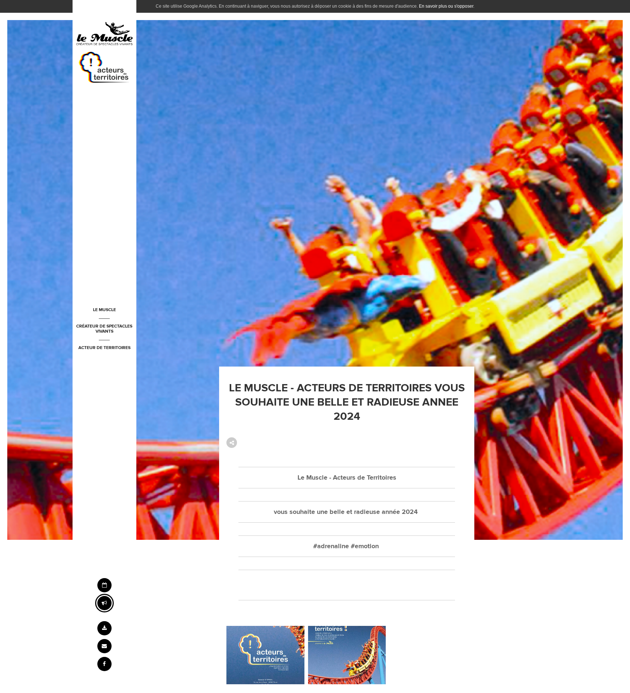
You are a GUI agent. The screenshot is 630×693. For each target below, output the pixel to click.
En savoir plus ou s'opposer (446, 6)
